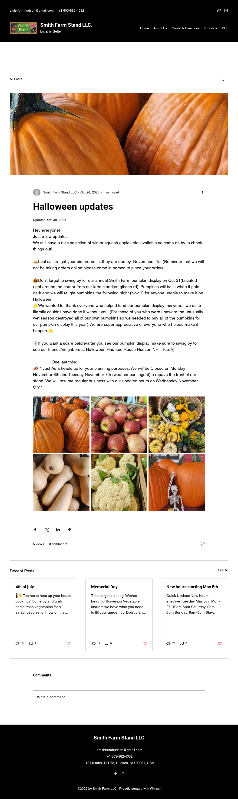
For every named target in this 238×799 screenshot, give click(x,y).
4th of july (25, 586)
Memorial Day (104, 586)
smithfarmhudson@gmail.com (32, 10)
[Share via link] (69, 529)
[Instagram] (226, 10)
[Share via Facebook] (35, 529)
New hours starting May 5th (192, 586)
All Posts (16, 79)
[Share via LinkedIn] (58, 529)
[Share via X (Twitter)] (46, 529)
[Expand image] (61, 424)
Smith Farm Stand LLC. (66, 25)
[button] (222, 79)
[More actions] (202, 192)
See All (223, 570)
